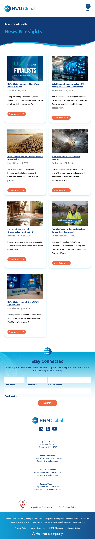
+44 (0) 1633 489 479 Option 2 (47, 472)
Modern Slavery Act (38, 528)
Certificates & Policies (68, 507)
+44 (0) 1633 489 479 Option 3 (47, 487)
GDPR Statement (56, 528)
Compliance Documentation (43, 507)
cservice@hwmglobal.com (47, 475)
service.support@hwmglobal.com (47, 489)
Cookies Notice (73, 528)
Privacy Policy (21, 528)
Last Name (32, 385)
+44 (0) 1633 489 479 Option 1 (49, 458)
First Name (9, 385)
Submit (47, 402)
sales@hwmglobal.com (48, 461)
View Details (15, 114)
